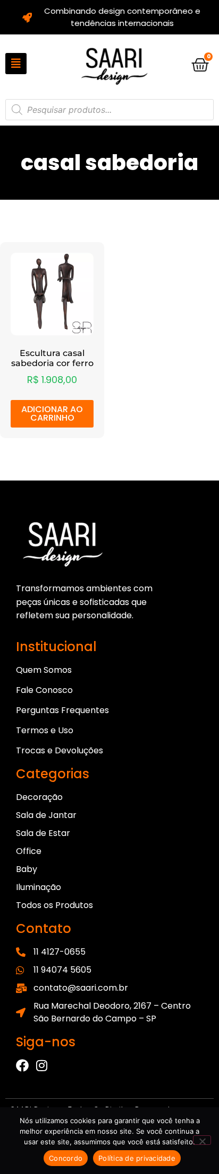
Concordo (65, 1158)
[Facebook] (22, 1065)
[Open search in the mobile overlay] (109, 109)
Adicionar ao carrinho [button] (52, 413)
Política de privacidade (136, 1158)
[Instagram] (41, 1065)
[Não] (202, 1140)
